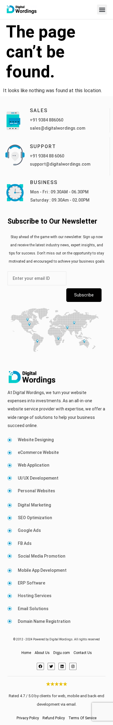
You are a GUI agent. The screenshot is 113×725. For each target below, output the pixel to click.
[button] (102, 10)
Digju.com (61, 653)
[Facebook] (40, 666)
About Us (42, 653)
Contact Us (83, 653)
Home (26, 653)
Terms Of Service (82, 718)
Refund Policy (53, 718)
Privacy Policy (28, 718)
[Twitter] (51, 666)
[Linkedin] (62, 666)
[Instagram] (73, 666)
